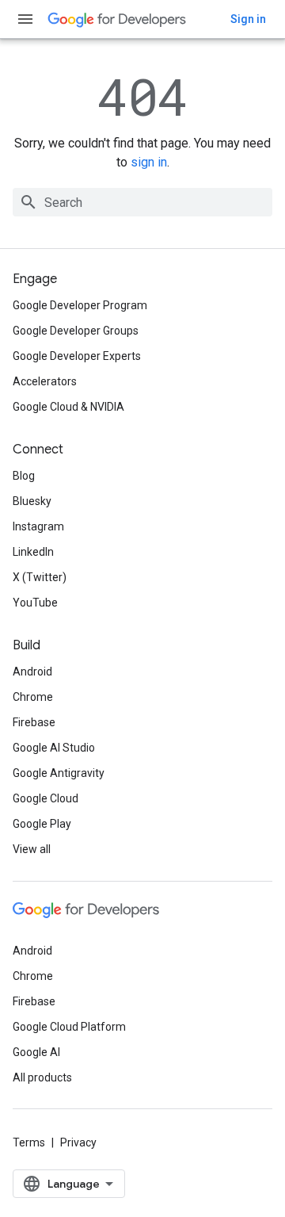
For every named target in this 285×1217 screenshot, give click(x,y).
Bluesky (32, 501)
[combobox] (142, 202)
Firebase (34, 722)
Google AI (36, 1052)
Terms (29, 1142)
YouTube (35, 602)
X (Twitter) (39, 577)
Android (32, 671)
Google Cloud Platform (69, 1026)
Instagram (38, 526)
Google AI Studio (54, 747)
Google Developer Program (80, 305)
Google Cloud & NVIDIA (68, 406)
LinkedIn (33, 551)
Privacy (78, 1142)
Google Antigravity (58, 773)
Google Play (42, 823)
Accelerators (45, 381)
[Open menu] (25, 19)
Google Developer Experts (77, 356)
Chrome (33, 697)
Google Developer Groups (76, 330)
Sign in (248, 19)
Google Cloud (45, 798)
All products (42, 1077)
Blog (24, 475)
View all (32, 849)
